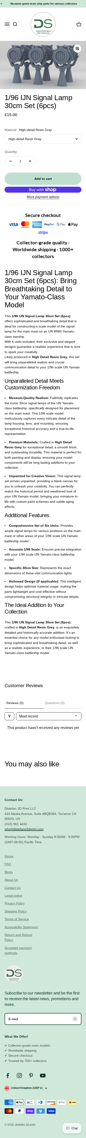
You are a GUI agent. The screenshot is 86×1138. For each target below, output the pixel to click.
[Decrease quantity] (10, 161)
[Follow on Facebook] (8, 1075)
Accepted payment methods (18, 950)
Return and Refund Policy (18, 937)
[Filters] (9, 716)
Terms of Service (17, 919)
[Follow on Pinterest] (31, 1075)
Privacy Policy (15, 903)
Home (9, 856)
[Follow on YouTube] (43, 1075)
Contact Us (13, 888)
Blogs (9, 872)
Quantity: (11, 152)
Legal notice (13, 895)
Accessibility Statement (21, 927)
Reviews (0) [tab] (15, 703)
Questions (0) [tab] (55, 703)
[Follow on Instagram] (19, 1075)
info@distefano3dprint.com (24, 829)
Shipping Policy (16, 911)
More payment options (43, 197)
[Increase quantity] (30, 161)
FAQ (8, 864)
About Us (11, 880)
